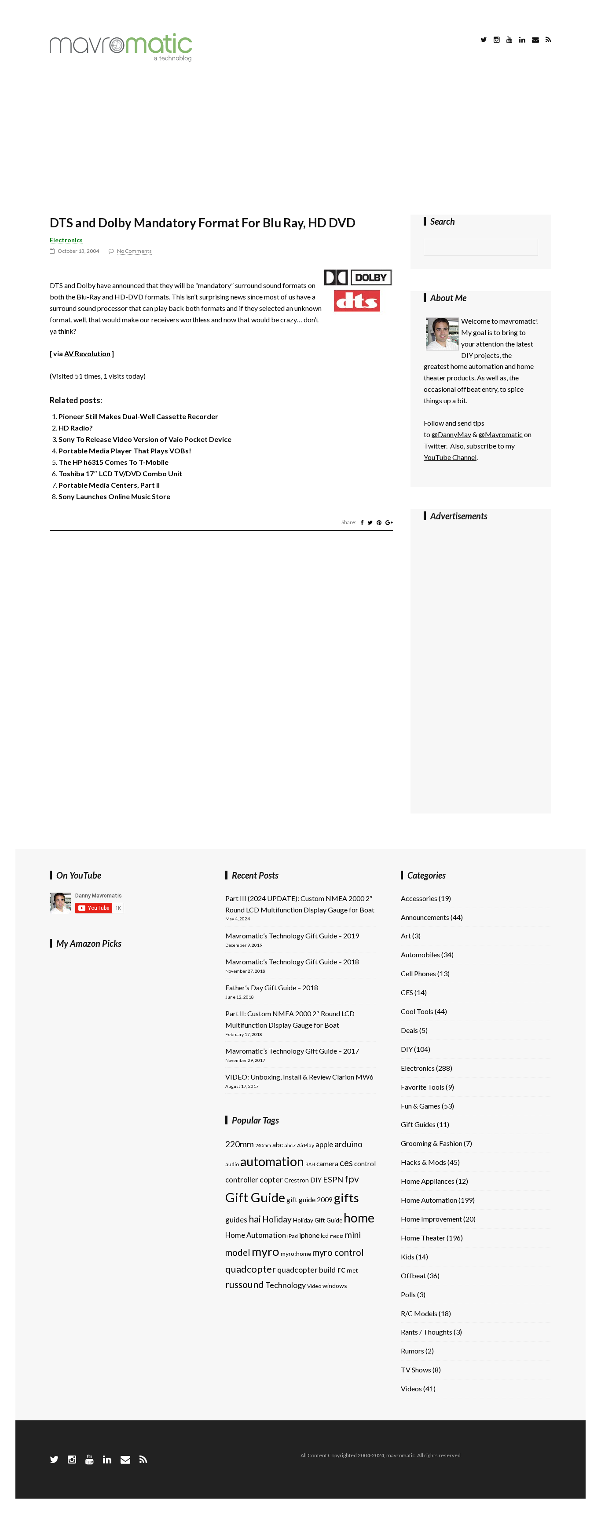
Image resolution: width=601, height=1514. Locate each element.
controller (241, 1179)
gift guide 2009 (309, 1200)
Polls (408, 1294)
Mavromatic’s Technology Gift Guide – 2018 (292, 961)
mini (353, 1234)
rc (341, 1269)
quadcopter (250, 1269)
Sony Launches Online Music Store (114, 496)
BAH (310, 1164)
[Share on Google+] (389, 522)
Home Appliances (427, 1181)
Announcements (425, 917)
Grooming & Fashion (431, 1143)
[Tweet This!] (370, 522)
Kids (407, 1256)
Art (406, 935)
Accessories (419, 898)
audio (232, 1164)
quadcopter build (306, 1269)
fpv (351, 1179)
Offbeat (413, 1275)
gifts (346, 1197)
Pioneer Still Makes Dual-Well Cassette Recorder (138, 416)
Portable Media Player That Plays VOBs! (125, 450)
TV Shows (416, 1369)
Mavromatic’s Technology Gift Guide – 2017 (292, 1051)
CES (407, 992)
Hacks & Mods (423, 1162)
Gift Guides (418, 1124)
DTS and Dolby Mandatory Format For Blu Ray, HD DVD (202, 222)
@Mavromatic (501, 434)
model (237, 1252)
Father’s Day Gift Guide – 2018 (271, 987)
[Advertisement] (300, 139)
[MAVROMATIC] (121, 59)
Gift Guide (255, 1197)
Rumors (412, 1350)
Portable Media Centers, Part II (109, 485)
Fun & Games (420, 1106)
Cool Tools (417, 1011)
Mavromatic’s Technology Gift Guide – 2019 (292, 935)
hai (255, 1219)
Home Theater (423, 1237)
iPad (292, 1236)
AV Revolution (87, 353)
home (359, 1217)
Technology (285, 1285)
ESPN (333, 1179)
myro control (338, 1252)
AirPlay (305, 1145)
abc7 (290, 1145)
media (337, 1236)
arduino (348, 1144)
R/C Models (419, 1313)
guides (236, 1219)
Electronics (66, 240)
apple (324, 1144)
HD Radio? (76, 427)
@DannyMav (451, 434)
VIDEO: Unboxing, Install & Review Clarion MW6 (299, 1077)
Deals (409, 1030)
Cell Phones (418, 973)
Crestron (296, 1180)
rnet (352, 1270)
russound (244, 1284)
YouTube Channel (450, 457)
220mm (239, 1144)
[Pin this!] (379, 522)
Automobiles (420, 954)
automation (272, 1161)
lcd (325, 1235)
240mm (263, 1145)
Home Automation (255, 1235)
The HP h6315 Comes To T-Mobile (114, 462)
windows (334, 1285)
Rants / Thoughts (426, 1332)
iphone (309, 1235)
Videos (411, 1388)
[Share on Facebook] (361, 522)
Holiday (277, 1219)
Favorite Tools (422, 1087)
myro (265, 1251)
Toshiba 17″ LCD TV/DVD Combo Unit (120, 473)
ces (346, 1162)
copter (271, 1179)
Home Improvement (431, 1219)
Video (314, 1286)
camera (327, 1163)
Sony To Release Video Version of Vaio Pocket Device (145, 439)
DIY (316, 1180)
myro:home (296, 1253)
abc (277, 1145)
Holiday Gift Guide (317, 1220)
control (365, 1163)
